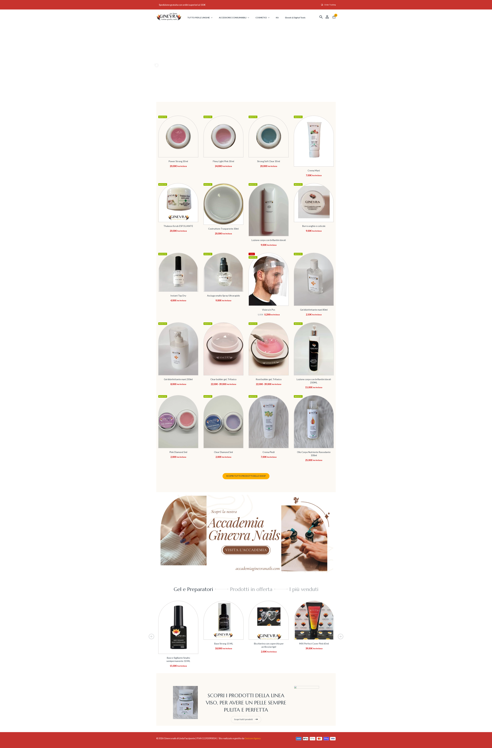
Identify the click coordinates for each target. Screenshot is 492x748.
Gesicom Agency (253, 738)
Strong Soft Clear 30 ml (268, 161)
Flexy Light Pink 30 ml (223, 161)
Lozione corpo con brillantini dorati (268, 240)
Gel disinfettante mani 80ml (313, 309)
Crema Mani (314, 170)
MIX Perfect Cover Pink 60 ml (314, 643)
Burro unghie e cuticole (313, 226)
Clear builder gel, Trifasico (223, 379)
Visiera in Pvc (268, 309)
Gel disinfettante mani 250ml (178, 379)
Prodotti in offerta (251, 589)
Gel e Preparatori (193, 589)
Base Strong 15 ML (223, 643)
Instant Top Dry (178, 295)
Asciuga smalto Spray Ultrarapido (223, 295)
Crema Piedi (269, 452)
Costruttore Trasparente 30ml (223, 228)
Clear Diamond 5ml (223, 452)
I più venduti (303, 589)
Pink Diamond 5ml (178, 452)
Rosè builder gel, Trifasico (268, 379)
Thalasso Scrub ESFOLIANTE (178, 226)
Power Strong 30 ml (178, 161)
